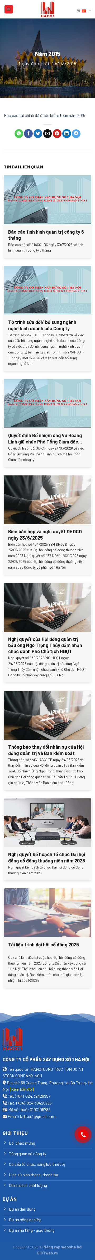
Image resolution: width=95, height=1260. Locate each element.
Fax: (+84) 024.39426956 (30, 1102)
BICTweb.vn (47, 1253)
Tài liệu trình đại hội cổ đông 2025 (43, 944)
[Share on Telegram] (76, 133)
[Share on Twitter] (38, 133)
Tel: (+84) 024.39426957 (29, 1095)
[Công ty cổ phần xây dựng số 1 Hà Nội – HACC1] (48, 9)
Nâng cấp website (60, 1247)
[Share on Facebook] (28, 133)
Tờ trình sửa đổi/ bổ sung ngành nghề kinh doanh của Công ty (42, 325)
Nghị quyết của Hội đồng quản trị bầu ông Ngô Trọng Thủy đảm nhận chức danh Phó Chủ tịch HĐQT (45, 645)
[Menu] (8, 9)
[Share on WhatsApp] (19, 133)
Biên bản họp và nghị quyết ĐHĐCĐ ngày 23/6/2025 (45, 534)
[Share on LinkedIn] (66, 133)
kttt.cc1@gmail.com (37, 1116)
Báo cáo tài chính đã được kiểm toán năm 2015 (44, 115)
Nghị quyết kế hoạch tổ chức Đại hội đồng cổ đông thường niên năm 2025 (46, 857)
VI (78, 10)
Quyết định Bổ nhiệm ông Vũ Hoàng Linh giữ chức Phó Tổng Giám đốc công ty (45, 438)
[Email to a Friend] (47, 133)
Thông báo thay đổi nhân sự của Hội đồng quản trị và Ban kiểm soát (46, 750)
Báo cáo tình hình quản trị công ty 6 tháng (46, 235)
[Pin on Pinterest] (57, 133)
